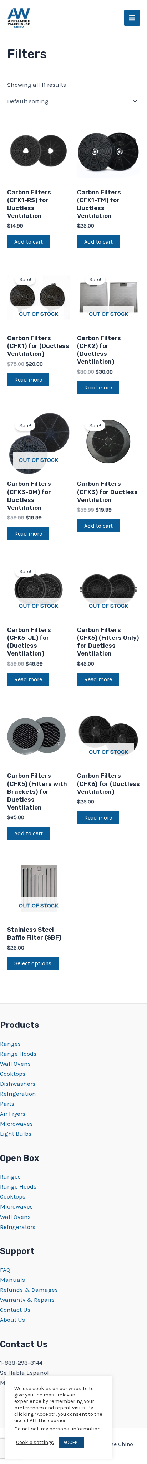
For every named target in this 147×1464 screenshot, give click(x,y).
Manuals (12, 1279)
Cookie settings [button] (35, 1442)
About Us (12, 1319)
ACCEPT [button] (72, 1442)
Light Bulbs (15, 1133)
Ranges (10, 1043)
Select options (32, 963)
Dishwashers (17, 1083)
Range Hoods (18, 1053)
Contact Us (15, 1309)
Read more (28, 379)
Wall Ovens (15, 1063)
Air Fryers (12, 1113)
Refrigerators (17, 1226)
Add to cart (28, 241)
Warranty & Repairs (27, 1299)
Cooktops (12, 1073)
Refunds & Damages (29, 1289)
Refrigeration (18, 1093)
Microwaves (16, 1123)
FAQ (5, 1269)
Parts (7, 1103)
